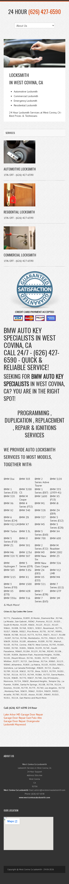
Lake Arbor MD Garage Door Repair (23, 714)
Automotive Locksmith (20, 169)
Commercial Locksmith (20, 255)
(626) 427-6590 (44, 11)
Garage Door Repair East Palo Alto (23, 717)
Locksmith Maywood (15, 724)
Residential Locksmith (19, 212)
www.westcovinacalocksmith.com (34, 797)
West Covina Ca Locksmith (16, 790)
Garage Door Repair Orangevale (22, 721)
